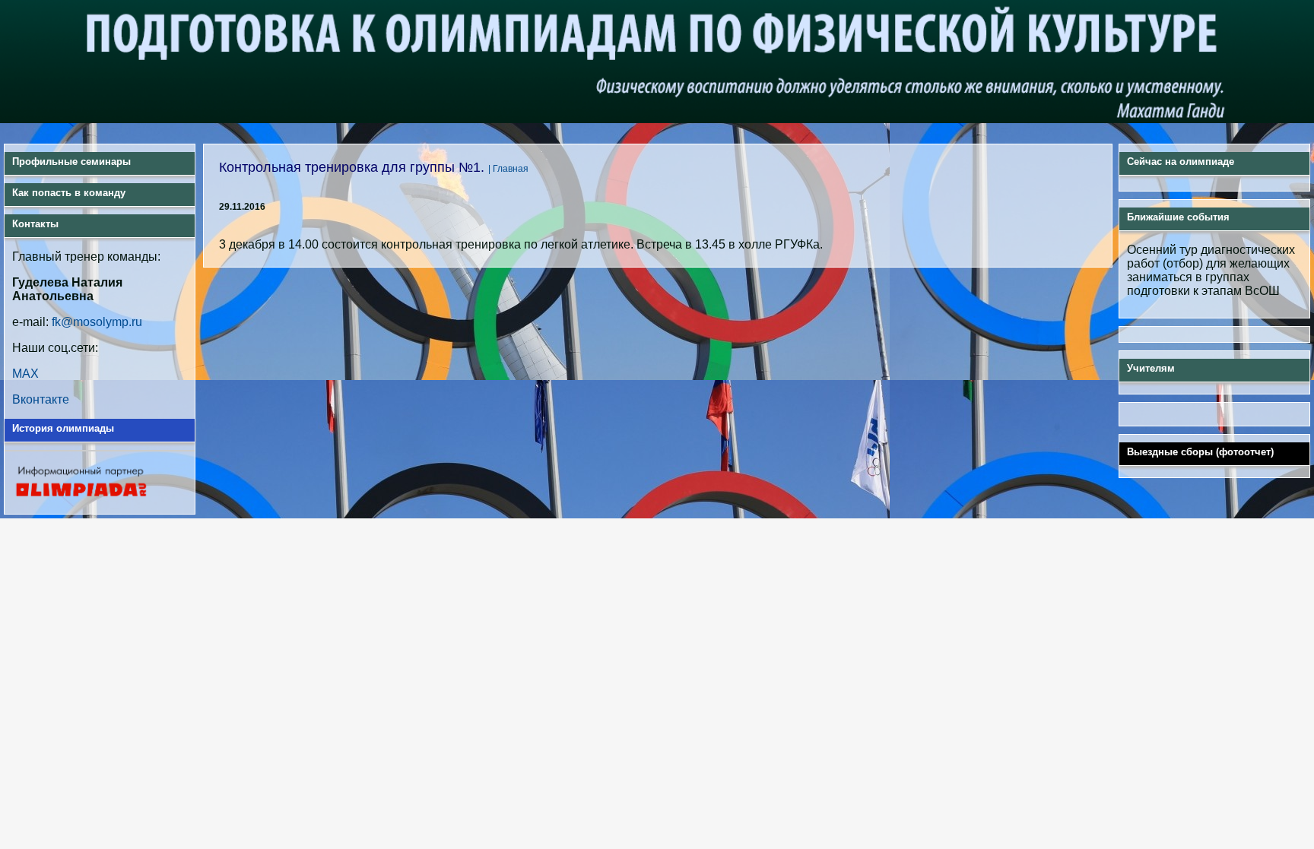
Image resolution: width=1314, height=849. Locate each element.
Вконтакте (40, 399)
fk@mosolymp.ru (97, 321)
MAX (25, 373)
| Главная (508, 168)
